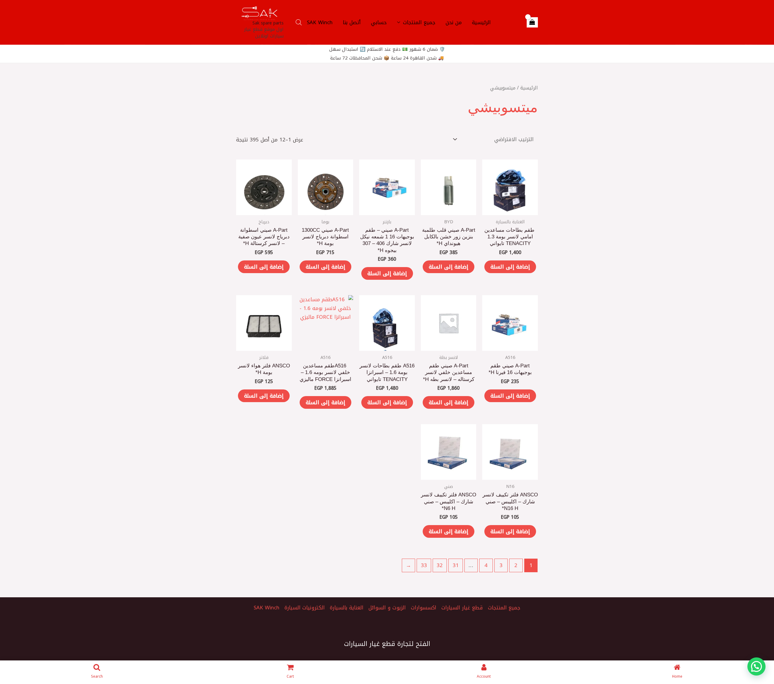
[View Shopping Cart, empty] (532, 22)
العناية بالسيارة (346, 607)
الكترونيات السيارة (305, 607)
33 (424, 565)
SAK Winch (320, 22)
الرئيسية (481, 22)
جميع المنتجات (419, 22)
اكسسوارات (423, 607)
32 (440, 565)
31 (456, 565)
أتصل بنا (352, 22)
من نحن (454, 22)
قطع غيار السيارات (462, 607)
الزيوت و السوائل (387, 607)
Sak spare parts (268, 23)
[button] (756, 666)
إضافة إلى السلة (510, 267)
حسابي (379, 22)
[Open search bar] (299, 22)
